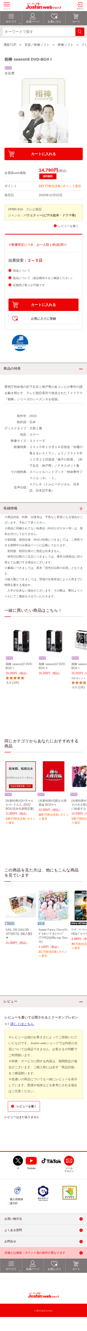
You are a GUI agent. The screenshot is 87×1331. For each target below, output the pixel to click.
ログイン (80, 9)
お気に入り (54, 1269)
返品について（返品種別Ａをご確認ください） (43, 278)
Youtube (31, 1168)
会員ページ (32, 1269)
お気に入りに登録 (43, 318)
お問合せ (10, 1241)
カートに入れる (43, 154)
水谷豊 (9, 73)
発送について (21, 270)
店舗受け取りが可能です (29, 285)
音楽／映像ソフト (37, 44)
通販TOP (10, 44)
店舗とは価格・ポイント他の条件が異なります (34, 1253)
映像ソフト (65, 44)
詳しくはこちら (22, 1024)
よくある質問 (13, 1230)
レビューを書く (68, 226)
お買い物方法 (13, 1219)
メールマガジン (69, 1170)
